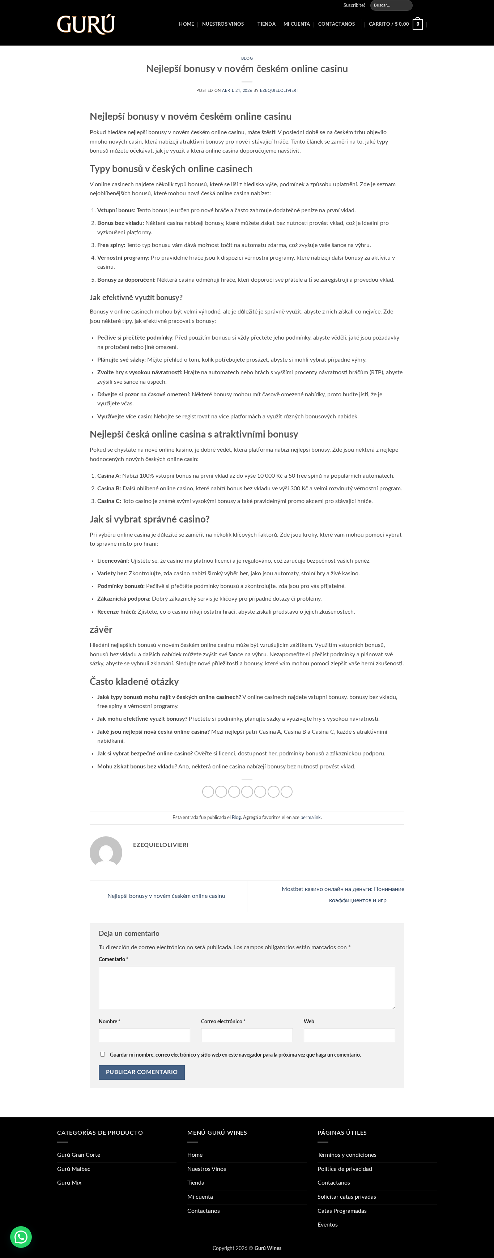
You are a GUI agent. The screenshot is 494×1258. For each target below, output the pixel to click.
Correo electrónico (223, 1021)
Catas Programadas (342, 1211)
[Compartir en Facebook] (208, 792)
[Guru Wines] (86, 24)
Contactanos (336, 24)
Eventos (328, 1225)
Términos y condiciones (347, 1155)
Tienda (266, 24)
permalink (311, 817)
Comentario (113, 959)
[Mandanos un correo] (426, 5)
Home (186, 24)
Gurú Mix (69, 1183)
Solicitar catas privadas (347, 1197)
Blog (247, 58)
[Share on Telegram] (287, 792)
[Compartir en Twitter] (221, 792)
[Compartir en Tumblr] (274, 792)
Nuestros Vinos (223, 24)
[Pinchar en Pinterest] (247, 792)
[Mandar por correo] (234, 792)
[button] (351, 5)
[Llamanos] (433, 5)
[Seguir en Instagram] (419, 5)
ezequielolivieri (279, 91)
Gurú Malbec (73, 1169)
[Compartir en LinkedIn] (260, 792)
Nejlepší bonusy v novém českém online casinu (165, 896)
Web (309, 1021)
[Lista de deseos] (434, 25)
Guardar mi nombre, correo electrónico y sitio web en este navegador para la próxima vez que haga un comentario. (235, 1055)
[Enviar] (406, 5)
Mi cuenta (297, 24)
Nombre (109, 1021)
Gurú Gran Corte (78, 1155)
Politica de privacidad (345, 1169)
